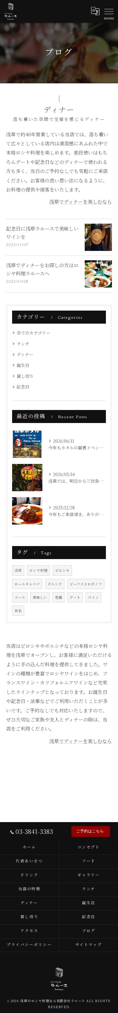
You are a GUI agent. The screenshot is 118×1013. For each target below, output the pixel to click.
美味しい (40, 597)
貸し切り (25, 376)
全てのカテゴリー (33, 333)
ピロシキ (62, 570)
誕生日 (23, 365)
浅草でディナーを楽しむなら (80, 201)
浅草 (18, 570)
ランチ (23, 344)
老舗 (58, 597)
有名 (18, 610)
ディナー (25, 354)
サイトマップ (88, 945)
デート (75, 597)
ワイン (93, 597)
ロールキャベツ (27, 583)
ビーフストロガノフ (86, 583)
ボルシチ (55, 583)
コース (20, 597)
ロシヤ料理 (38, 570)
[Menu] (109, 11)
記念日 (23, 387)
